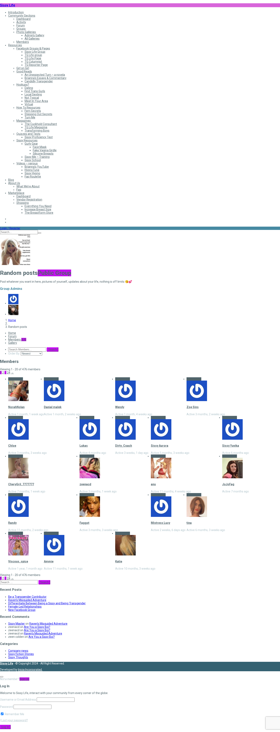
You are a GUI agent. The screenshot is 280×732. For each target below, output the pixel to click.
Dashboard (23, 19)
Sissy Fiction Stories (21, 654)
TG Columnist (33, 61)
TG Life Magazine (36, 127)
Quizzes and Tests (28, 133)
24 (8, 372)
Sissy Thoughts (18, 657)
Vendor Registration (29, 199)
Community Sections (21, 15)
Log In (5, 727)
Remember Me (14, 714)
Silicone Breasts (43, 153)
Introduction (16, 12)
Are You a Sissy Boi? (37, 627)
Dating (29, 87)
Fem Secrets (33, 110)
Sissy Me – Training (37, 156)
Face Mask (40, 147)
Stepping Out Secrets (38, 114)
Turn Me (30, 117)
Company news (18, 650)
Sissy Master (16, 623)
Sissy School (33, 160)
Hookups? (22, 84)
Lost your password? (14, 720)
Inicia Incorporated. (30, 669)
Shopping (22, 202)
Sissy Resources (27, 140)
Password (6, 706)
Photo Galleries (26, 32)
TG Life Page (33, 58)
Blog (11, 179)
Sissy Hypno (32, 173)
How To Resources (28, 107)
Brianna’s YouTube (37, 166)
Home (12, 320)
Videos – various (27, 163)
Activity (21, 22)
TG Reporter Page (36, 65)
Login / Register (10, 228)
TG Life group (33, 55)
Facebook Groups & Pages (33, 48)
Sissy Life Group (35, 51)
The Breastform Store (39, 212)
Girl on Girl (22, 68)
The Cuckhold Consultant (41, 124)
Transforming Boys (37, 130)
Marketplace (16, 193)
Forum (20, 25)
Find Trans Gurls (35, 91)
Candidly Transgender (39, 81)
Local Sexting (33, 94)
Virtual (29, 104)
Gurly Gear (31, 143)
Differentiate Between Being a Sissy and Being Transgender (47, 603)
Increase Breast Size (38, 209)
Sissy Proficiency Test (39, 137)
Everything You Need (38, 206)
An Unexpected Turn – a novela (45, 74)
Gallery (12, 342)
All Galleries (32, 38)
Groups (21, 28)
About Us (14, 183)
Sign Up (24, 679)
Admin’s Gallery (34, 35)
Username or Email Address (18, 699)
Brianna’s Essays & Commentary (45, 78)
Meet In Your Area (36, 101)
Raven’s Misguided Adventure (27, 600)
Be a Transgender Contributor (27, 596)
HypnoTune (32, 170)
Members (22, 42)
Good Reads (24, 71)
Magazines (23, 120)
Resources (15, 45)
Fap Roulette (33, 176)
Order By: (14, 353)
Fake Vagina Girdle (45, 150)
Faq (18, 189)
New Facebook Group (21, 610)
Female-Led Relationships (25, 606)
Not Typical (32, 97)
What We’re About (28, 186)
